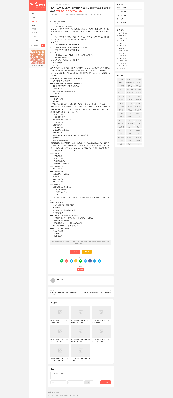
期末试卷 (129, 137)
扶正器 (121, 130)
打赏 (87, 252)
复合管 (121, 113)
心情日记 (34, 17)
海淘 (138, 144)
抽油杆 (130, 130)
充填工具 (129, 99)
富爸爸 (121, 120)
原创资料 (34, 21)
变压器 (121, 110)
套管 (129, 113)
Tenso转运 (138, 82)
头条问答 (121, 53)
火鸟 (62, 279)
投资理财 (34, 25)
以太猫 (121, 99)
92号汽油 (129, 79)
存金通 (138, 113)
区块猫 (130, 103)
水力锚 (121, 140)
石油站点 (121, 61)
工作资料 (78, 14)
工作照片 (34, 36)
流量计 (130, 144)
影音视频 (34, 33)
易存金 (138, 134)
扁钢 (129, 127)
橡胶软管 (138, 137)
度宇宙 (138, 123)
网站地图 (62, 395)
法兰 (121, 144)
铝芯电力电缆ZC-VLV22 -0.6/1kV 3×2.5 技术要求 (101, 321)
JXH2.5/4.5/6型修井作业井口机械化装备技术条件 (97, 292)
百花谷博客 (37, 5)
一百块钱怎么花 (138, 86)
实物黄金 (129, 117)
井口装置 (138, 93)
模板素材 (121, 48)
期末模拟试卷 (121, 137)
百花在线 (56, 392)
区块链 (138, 103)
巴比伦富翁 (121, 123)
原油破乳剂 (138, 106)
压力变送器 (121, 106)
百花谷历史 (122, 50)
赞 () (74, 252)
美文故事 (121, 40)
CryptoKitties (130, 82)
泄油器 (138, 140)
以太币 (138, 96)
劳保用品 (138, 99)
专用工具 (121, 89)
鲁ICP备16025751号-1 (71, 395)
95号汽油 (138, 79)
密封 (138, 117)
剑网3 (120, 68)
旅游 (121, 134)
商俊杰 (130, 110)
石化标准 (80, 269)
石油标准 (84, 14)
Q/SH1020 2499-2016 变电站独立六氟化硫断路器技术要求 (64, 293)
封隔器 (130, 120)
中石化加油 (138, 89)
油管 (129, 140)
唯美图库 (34, 29)
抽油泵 (138, 130)
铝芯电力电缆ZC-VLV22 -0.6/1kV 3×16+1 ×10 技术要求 (59, 359)
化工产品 (121, 103)
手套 (138, 127)
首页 (33, 13)
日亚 (129, 134)
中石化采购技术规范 (130, 93)
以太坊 (130, 96)
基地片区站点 (138, 110)
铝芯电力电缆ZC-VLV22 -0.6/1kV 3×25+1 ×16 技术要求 (80, 359)
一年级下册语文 (121, 86)
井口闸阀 (121, 96)
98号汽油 (121, 82)
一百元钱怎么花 (130, 86)
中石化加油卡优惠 (121, 93)
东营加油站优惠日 (130, 89)
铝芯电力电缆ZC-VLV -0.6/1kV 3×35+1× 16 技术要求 (79, 321)
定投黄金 (121, 117)
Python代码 (35, 40)
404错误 (121, 79)
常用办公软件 (130, 124)
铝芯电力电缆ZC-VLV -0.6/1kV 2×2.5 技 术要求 (58, 321)
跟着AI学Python (121, 7)
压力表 (130, 106)
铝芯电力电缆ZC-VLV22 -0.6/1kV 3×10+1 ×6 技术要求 (101, 340)
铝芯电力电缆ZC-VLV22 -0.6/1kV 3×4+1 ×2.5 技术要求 (59, 340)
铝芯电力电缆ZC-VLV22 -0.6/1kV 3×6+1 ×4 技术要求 (80, 340)
